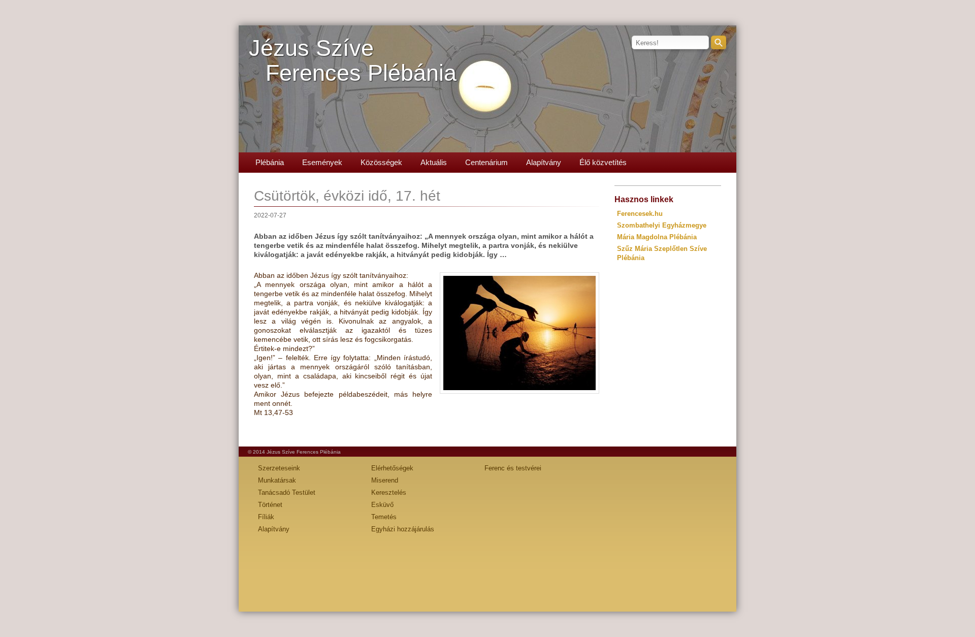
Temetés (384, 517)
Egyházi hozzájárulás (402, 529)
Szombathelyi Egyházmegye (661, 225)
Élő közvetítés (603, 162)
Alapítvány (543, 162)
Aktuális (433, 162)
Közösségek (381, 162)
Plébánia (269, 162)
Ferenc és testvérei (512, 468)
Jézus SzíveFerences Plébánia (353, 60)
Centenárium (486, 162)
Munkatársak (277, 480)
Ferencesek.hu (640, 213)
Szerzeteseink (279, 468)
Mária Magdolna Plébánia (657, 237)
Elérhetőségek (392, 468)
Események (322, 162)
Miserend (384, 480)
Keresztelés (388, 492)
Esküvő (382, 504)
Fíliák (266, 517)
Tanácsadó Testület (286, 492)
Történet (270, 504)
